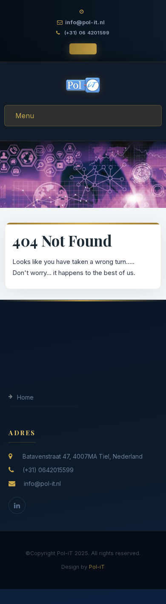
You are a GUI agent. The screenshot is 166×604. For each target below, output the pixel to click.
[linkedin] (17, 505)
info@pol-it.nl (42, 483)
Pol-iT (97, 567)
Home (25, 397)
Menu (24, 115)
